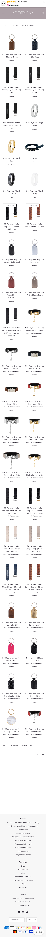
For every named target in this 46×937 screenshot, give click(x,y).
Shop (23, 866)
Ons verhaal (23, 869)
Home (4, 25)
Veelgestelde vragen (23, 855)
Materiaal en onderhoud (23, 880)
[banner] (22, 13)
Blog (23, 873)
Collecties (14, 25)
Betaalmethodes (23, 833)
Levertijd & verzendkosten (23, 837)
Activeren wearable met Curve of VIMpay (23, 822)
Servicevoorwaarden (23, 848)
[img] (19, 912)
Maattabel (23, 884)
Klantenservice (23, 851)
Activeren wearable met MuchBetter (23, 826)
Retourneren (23, 830)
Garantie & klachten (23, 840)
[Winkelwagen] (43, 13)
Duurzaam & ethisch (23, 877)
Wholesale (23, 887)
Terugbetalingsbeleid (23, 844)
